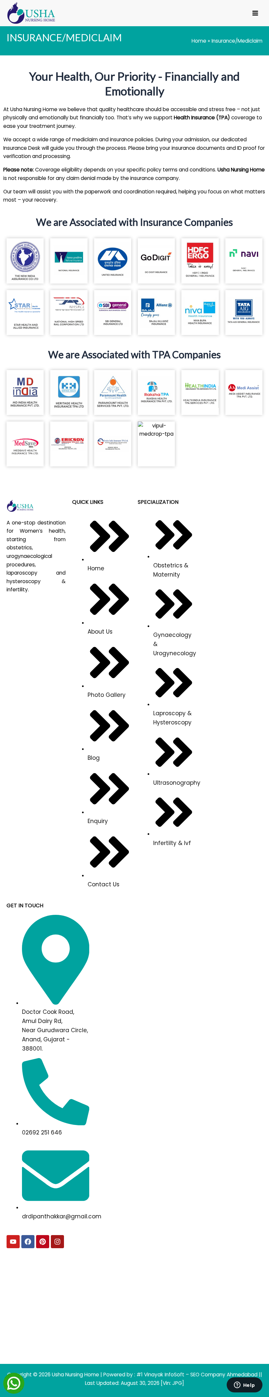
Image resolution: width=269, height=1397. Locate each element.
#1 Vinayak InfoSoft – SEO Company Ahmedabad (197, 1374)
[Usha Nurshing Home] (36, 506)
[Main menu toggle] (255, 13)
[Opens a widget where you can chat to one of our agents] (244, 1385)
